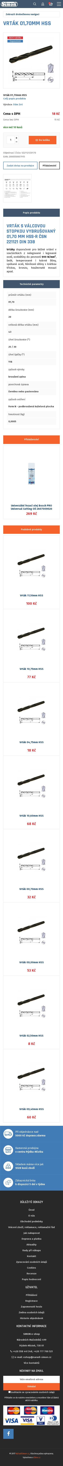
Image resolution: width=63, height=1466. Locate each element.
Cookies (31, 1267)
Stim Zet (18, 104)
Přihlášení (31, 1295)
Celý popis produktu (14, 98)
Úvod (31, 1209)
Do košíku (44, 140)
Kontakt (31, 1256)
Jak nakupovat (31, 1233)
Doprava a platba (31, 1238)
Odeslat (31, 1386)
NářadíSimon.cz (22, 1453)
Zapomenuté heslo (31, 1306)
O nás (31, 1215)
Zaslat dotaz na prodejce (20, 165)
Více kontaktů (31, 1362)
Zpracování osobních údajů (31, 1262)
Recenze (32, 1273)
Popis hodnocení (31, 1279)
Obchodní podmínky (31, 1221)
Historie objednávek (31, 1318)
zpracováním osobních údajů (40, 1392)
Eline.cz (37, 1457)
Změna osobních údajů (31, 1312)
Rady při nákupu (31, 1250)
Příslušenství (49, 165)
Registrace (31, 1300)
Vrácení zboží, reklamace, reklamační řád (31, 1227)
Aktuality (31, 1244)
